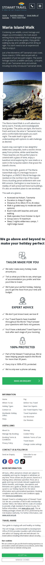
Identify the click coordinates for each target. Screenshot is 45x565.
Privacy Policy (7, 443)
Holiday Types (7, 406)
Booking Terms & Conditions (9, 438)
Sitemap (27, 430)
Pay (25, 399)
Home (4, 15)
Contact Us (6, 410)
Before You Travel (31, 403)
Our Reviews (28, 420)
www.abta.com (28, 508)
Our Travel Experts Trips (33, 410)
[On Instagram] (10, 461)
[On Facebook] (4, 461)
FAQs (4, 419)
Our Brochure (29, 417)
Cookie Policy (29, 434)
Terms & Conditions (14, 496)
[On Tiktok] (22, 461)
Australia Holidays (17, 15)
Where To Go (7, 403)
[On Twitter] (16, 461)
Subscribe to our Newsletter (30, 455)
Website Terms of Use (32, 437)
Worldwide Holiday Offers (9, 414)
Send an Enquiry (8, 454)
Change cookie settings (33, 444)
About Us (5, 430)
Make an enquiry (22, 381)
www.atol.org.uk (9, 515)
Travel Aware (29, 441)
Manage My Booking (10, 434)
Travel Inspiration (30, 413)
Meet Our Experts (30, 406)
